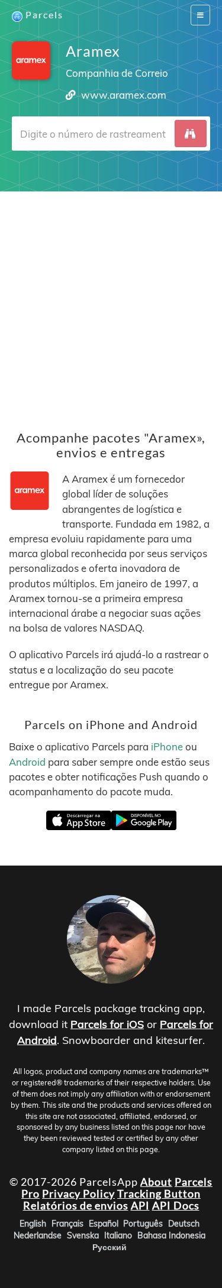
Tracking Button (159, 1193)
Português (143, 1223)
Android (27, 762)
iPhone (167, 747)
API (140, 1205)
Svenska (83, 1235)
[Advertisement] (111, 302)
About (156, 1181)
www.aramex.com (123, 95)
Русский (109, 1246)
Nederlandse (38, 1235)
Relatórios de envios (75, 1205)
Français (67, 1223)
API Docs (176, 1205)
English (33, 1223)
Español (103, 1223)
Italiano (118, 1235)
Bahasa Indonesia (171, 1235)
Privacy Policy (78, 1193)
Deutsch (184, 1223)
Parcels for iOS (107, 1024)
